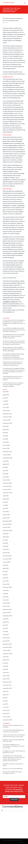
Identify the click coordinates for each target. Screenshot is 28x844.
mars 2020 (6, 600)
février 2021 (6, 584)
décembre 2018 (7, 644)
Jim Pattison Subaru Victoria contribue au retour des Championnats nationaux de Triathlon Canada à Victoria (14, 343)
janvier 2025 (6, 448)
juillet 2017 (6, 694)
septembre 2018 (7, 653)
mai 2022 (5, 543)
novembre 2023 (7, 486)
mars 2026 (6, 407)
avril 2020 (5, 596)
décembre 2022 (7, 521)
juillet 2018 (6, 660)
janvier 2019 (6, 641)
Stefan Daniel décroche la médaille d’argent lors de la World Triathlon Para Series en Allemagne (14, 349)
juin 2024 (5, 467)
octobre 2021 (6, 562)
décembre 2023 (7, 483)
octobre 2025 (6, 420)
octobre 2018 (6, 650)
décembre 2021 (7, 555)
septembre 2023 (7, 492)
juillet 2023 (6, 499)
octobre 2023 (6, 489)
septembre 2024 (7, 458)
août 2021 (5, 565)
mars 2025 (6, 442)
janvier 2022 (6, 552)
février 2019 (6, 637)
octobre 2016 (6, 716)
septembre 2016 (7, 720)
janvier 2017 (6, 713)
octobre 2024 (6, 454)
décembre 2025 (7, 413)
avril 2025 (5, 439)
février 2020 (6, 603)
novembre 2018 (7, 647)
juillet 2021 (6, 568)
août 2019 (5, 619)
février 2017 (6, 710)
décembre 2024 (7, 451)
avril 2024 (5, 473)
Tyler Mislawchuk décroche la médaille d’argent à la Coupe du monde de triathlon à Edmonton (13, 336)
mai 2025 (5, 436)
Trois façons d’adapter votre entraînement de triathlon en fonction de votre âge (13, 746)
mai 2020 (5, 593)
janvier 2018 (6, 679)
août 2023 (5, 495)
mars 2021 (5, 581)
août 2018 (5, 656)
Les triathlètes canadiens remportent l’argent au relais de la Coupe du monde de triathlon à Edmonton (14, 330)
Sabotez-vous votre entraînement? (13, 768)
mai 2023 (5, 505)
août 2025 (5, 426)
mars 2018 (6, 672)
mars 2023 (6, 511)
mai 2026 (5, 401)
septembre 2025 (7, 423)
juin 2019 (5, 625)
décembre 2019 (7, 609)
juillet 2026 (6, 394)
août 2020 (6, 590)
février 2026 (6, 410)
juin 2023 (5, 502)
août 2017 (5, 691)
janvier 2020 (6, 606)
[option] (14, 823)
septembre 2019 (7, 615)
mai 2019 (5, 628)
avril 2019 (5, 631)
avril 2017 (5, 704)
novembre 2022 (7, 524)
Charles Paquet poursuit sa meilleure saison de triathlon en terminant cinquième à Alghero (13, 384)
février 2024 (6, 480)
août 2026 (6, 391)
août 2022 (5, 533)
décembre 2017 (7, 682)
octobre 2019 (6, 612)
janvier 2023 (6, 518)
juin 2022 (5, 540)
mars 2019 (6, 634)
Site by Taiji (22, 842)
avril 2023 (5, 508)
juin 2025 (5, 432)
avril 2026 (5, 404)
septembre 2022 (7, 530)
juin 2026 (5, 398)
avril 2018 (5, 669)
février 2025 (6, 445)
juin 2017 (5, 697)
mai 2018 (5, 666)
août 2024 (5, 461)
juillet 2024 (6, 464)
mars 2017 (6, 707)
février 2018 (6, 675)
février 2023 (6, 514)
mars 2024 (6, 477)
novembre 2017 (7, 685)
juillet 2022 (6, 537)
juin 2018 (5, 663)
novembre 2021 (7, 559)
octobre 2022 (6, 527)
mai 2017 (5, 701)
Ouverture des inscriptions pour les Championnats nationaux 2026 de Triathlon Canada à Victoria (13, 364)
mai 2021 (5, 574)
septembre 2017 (7, 688)
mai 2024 (5, 470)
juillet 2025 (6, 429)
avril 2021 (5, 578)
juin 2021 (5, 571)
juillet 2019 (6, 622)
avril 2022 (5, 546)
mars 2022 (6, 549)
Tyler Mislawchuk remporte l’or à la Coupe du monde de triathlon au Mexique (12, 378)
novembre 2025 (7, 417)
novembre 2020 (7, 587)
